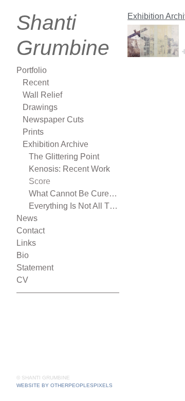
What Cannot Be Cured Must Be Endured (74, 193)
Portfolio (31, 70)
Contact (30, 230)
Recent (36, 82)
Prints (33, 131)
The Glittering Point (64, 156)
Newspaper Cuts (53, 119)
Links (26, 243)
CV (22, 280)
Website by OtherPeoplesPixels (64, 385)
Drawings (40, 107)
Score (39, 181)
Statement (34, 267)
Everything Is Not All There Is (74, 206)
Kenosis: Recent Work (69, 169)
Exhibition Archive (55, 144)
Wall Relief (42, 94)
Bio (22, 255)
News (27, 218)
